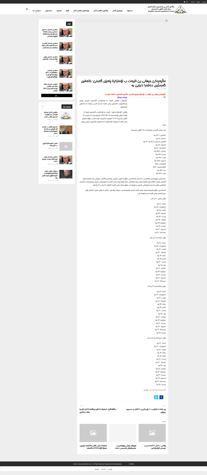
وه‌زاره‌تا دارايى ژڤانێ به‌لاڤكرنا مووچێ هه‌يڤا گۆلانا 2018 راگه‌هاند (93, 446)
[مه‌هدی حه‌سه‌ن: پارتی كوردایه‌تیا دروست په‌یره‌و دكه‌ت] (65, 160)
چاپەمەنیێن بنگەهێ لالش (81, 10)
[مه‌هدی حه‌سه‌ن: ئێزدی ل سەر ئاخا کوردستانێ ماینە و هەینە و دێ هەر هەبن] (65, 46)
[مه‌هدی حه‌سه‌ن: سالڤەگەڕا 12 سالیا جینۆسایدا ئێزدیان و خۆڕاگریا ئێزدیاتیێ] (65, 73)
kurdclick (125, 464)
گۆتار (67, 10)
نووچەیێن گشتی (117, 10)
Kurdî (193, 2)
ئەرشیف (59, 10)
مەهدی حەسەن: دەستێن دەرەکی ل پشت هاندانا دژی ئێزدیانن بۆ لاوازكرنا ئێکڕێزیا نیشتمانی (50, 32)
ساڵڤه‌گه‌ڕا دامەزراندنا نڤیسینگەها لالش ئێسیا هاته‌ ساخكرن (98, 410)
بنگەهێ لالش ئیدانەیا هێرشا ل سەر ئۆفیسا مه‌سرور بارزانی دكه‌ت (51, 114)
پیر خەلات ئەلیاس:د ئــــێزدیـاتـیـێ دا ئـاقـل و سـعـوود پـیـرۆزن (146, 410)
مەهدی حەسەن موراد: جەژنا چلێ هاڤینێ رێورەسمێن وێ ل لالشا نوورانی (50, 87)
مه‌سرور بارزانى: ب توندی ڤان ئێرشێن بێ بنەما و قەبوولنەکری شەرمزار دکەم (50, 129)
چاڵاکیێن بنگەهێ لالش (101, 10)
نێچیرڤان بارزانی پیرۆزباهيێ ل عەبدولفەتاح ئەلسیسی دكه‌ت (125, 446)
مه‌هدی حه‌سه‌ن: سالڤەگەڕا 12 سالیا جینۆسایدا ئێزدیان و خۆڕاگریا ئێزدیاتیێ (52, 73)
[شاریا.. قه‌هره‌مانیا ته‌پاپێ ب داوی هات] (65, 146)
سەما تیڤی (48, 10)
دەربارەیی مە (37, 10)
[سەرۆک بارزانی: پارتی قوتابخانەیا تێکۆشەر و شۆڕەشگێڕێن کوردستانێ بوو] (65, 174)
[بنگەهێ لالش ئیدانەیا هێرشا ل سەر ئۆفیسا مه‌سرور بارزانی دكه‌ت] (65, 115)
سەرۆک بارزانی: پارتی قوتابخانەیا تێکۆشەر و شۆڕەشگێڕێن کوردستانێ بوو (50, 174)
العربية (198, 2)
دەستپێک (130, 10)
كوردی (204, 2)
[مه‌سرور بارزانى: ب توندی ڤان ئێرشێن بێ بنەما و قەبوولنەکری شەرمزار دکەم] (65, 129)
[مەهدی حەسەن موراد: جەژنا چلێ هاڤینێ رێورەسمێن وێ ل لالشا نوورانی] (65, 87)
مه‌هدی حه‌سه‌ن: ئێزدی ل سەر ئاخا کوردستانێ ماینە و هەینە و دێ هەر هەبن (50, 45)
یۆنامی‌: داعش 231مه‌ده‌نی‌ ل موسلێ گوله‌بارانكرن (155, 446)
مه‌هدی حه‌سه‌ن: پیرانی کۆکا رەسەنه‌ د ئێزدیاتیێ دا (50, 58)
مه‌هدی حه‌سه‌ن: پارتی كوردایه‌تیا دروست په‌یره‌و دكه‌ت (50, 158)
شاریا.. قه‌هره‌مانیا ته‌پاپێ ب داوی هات (50, 144)
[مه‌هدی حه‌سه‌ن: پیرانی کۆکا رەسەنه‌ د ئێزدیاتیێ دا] (65, 60)
